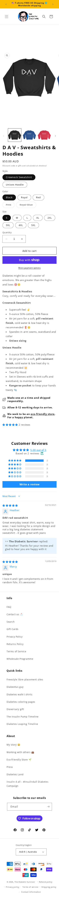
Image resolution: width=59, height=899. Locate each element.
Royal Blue (28, 205)
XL (37, 217)
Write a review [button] (29, 484)
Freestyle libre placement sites (25, 679)
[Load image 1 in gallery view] (14, 135)
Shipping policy (48, 887)
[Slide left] (3, 136)
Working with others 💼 (20, 752)
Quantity (7, 232)
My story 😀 (13, 744)
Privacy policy (12, 887)
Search (11, 621)
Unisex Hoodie (15, 184)
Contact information (31, 892)
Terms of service (30, 887)
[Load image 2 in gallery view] (29, 135)
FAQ (9, 606)
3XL (8, 225)
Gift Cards (13, 629)
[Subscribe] (48, 807)
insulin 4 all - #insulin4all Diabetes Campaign (27, 783)
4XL (21, 225)
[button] (6, 16)
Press (10, 767)
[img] (10, 505)
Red (38, 197)
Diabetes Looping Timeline (22, 724)
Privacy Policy (14, 636)
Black (9, 197)
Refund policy (45, 882)
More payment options (29, 267)
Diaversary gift (15, 709)
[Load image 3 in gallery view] (44, 135)
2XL (50, 217)
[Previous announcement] (6, 4)
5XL (33, 225)
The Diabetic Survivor (24, 882)
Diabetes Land (15, 774)
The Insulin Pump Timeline (23, 716)
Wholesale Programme (20, 658)
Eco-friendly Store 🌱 (19, 759)
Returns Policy (15, 644)
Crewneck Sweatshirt (19, 177)
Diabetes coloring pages (21, 701)
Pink (10, 205)
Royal (24, 197)
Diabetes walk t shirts (19, 694)
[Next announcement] (53, 4)
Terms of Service (16, 651)
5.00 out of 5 (38, 450)
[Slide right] (55, 136)
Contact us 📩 (15, 614)
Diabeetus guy (15, 686)
